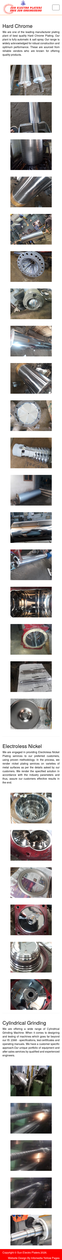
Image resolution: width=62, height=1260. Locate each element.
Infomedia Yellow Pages (45, 1258)
